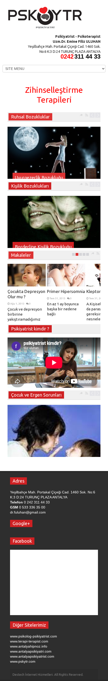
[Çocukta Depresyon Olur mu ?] (27, 275)
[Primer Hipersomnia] (66, 275)
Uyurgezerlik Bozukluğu (39, 177)
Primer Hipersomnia (66, 291)
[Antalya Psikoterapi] (45, 16)
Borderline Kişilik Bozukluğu (43, 246)
